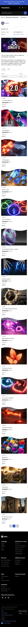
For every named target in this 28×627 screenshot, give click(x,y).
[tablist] (14, 69)
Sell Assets (17, 543)
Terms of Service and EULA (7, 615)
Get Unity (3, 586)
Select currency (23, 611)
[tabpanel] (14, 299)
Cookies (3, 617)
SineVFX (4, 104)
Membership (18, 560)
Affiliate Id (17, 564)
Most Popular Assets (6, 560)
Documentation (4, 576)
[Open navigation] (25, 7)
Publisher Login (18, 549)
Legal (2, 611)
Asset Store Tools (19, 547)
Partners (17, 576)
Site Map (3, 619)
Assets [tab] (3, 69)
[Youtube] (2, 597)
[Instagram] (8, 597)
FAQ (2, 578)
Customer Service (5, 580)
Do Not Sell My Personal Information (8, 621)
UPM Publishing (18, 553)
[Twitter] (5, 597)
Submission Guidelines (20, 545)
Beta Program (4, 590)
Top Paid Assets (5, 564)
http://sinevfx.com (17, 34)
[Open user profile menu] (22, 7)
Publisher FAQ (18, 551)
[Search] (25, 13)
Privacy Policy (4, 613)
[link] (10, 526)
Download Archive (5, 588)
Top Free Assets (5, 562)
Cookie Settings (7, 623)
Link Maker (17, 562)
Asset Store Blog (5, 566)
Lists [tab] (9, 69)
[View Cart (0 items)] (19, 7)
